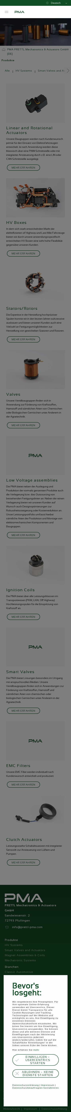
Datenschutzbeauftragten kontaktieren (35, 1088)
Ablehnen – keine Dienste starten (38, 1073)
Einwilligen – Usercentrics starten (37, 1060)
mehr (36, 1050)
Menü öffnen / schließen (6, 12)
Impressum (47, 1085)
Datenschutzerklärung (25, 1085)
